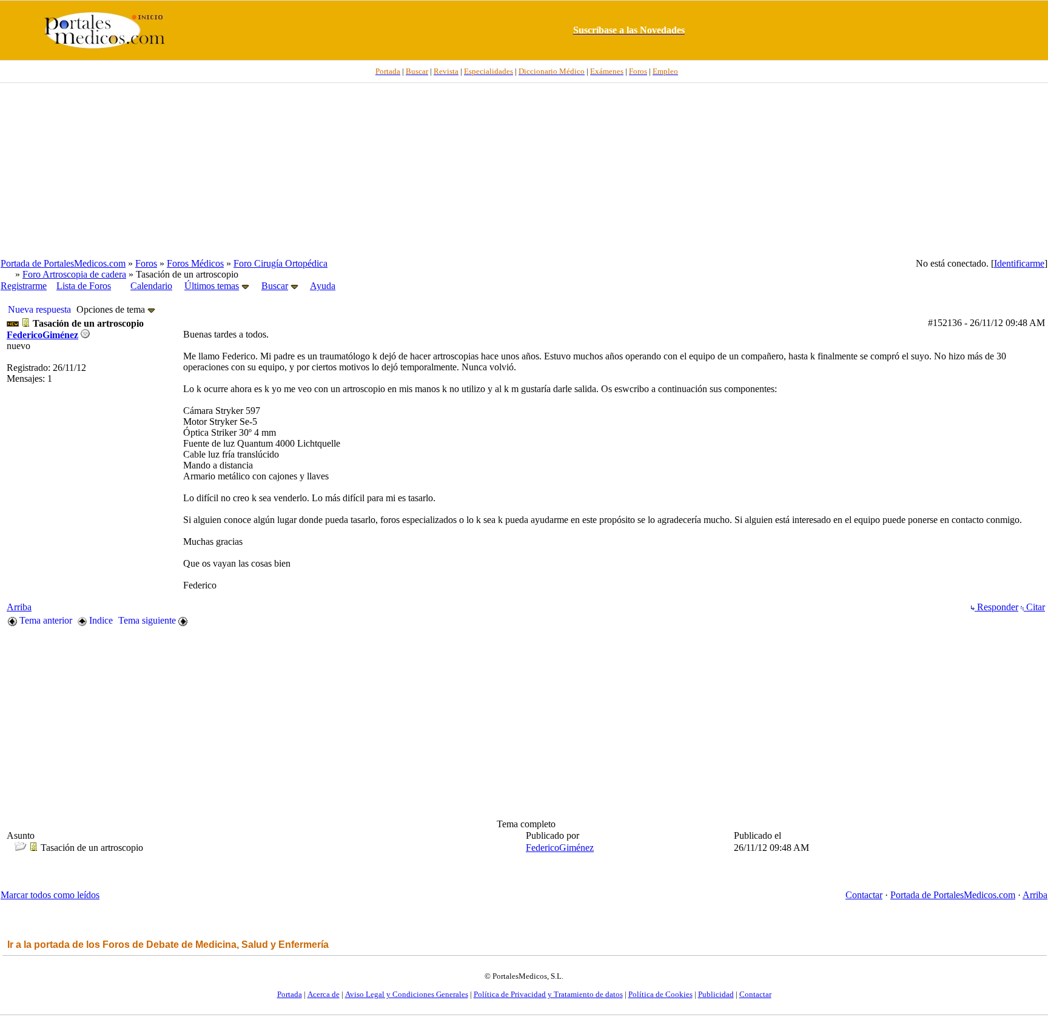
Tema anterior (44, 620)
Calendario (151, 286)
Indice (100, 620)
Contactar (863, 895)
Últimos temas (211, 286)
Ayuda (322, 286)
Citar (1034, 607)
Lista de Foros (83, 286)
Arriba (19, 607)
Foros (146, 263)
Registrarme (24, 286)
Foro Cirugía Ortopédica (280, 263)
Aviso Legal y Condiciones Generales (406, 994)
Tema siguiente (148, 620)
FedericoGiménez (42, 335)
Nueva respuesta (39, 309)
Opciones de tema (111, 309)
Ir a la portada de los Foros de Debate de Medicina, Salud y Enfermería (168, 944)
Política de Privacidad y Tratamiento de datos (548, 994)
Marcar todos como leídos (50, 895)
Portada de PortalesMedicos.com (63, 263)
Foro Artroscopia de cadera (74, 274)
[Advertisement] (524, 170)
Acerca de (323, 994)
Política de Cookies (660, 994)
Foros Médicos (195, 263)
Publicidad (716, 994)
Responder (996, 607)
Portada (289, 994)
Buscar (274, 286)
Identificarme (1019, 263)
